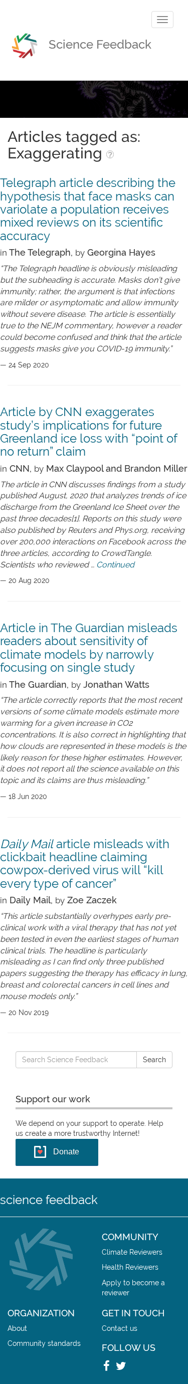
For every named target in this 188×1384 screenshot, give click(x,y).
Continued (115, 564)
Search (154, 1060)
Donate (66, 1151)
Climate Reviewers (132, 1252)
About (17, 1328)
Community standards (44, 1343)
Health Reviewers (130, 1267)
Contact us (119, 1328)
